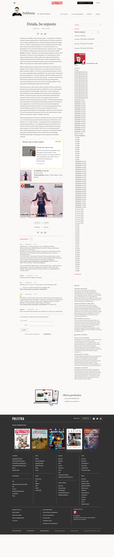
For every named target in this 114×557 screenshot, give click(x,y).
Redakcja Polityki (16, 509)
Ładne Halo (63, 530)
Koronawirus (15, 475)
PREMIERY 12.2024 (79, 132)
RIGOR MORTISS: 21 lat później (81, 354)
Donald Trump (39, 463)
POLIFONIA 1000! (79, 100)
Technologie (61, 490)
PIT (36, 481)
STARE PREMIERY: (79, 136)
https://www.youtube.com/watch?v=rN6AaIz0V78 (33, 289)
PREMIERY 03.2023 (80, 171)
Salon (13, 468)
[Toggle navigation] (14, 3)
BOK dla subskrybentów (18, 518)
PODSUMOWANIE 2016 (81, 82)
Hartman (83, 461)
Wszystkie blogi (85, 470)
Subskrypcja (86, 418)
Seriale (60, 465)
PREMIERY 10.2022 (80, 197)
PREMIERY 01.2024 (79, 102)
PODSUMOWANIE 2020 (81, 90)
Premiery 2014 (79, 217)
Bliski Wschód (39, 465)
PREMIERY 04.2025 (80, 116)
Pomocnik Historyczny (18, 461)
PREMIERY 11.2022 (80, 201)
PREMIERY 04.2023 (80, 175)
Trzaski (77, 285)
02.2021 (77, 227)
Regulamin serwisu (47, 509)
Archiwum (84, 495)
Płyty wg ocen (64, 14)
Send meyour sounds (88, 280)
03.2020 (77, 253)
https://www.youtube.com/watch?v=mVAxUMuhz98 (34, 261)
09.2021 (77, 241)
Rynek (36, 475)
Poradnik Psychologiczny (19, 463)
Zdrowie (60, 486)
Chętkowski (84, 468)
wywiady (98, 14)
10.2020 (77, 267)
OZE (36, 486)
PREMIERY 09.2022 (80, 193)
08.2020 (77, 263)
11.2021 (77, 245)
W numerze (15, 455)
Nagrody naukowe (63, 495)
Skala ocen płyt (78, 133)
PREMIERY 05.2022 (80, 177)
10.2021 (77, 243)
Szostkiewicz (85, 463)
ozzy (21, 244)
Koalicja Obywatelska (18, 491)
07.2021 (77, 237)
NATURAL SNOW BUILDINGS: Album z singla (84, 303)
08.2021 (77, 239)
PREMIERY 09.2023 (80, 195)
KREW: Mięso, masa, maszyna (81, 367)
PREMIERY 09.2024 (80, 126)
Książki (60, 459)
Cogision (59, 530)
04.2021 (77, 231)
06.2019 (77, 147)
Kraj (13, 481)
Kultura (60, 455)
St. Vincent (45, 222)
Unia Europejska (39, 461)
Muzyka (60, 461)
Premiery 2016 (79, 221)
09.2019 (77, 153)
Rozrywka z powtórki (87, 39)
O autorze (77, 68)
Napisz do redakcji (16, 515)
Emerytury (38, 479)
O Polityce (14, 520)
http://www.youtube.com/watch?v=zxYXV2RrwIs (33, 304)
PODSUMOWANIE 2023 (81, 96)
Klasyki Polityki (85, 486)
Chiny (36, 470)
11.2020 (77, 269)
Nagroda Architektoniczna (65, 477)
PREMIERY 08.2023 (80, 191)
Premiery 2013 (79, 215)
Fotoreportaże (85, 493)
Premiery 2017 (79, 223)
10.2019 (77, 155)
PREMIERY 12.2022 (80, 205)
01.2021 (77, 225)
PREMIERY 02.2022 (80, 165)
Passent (83, 459)
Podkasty (83, 490)
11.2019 (77, 157)
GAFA (36, 488)
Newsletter (76, 418)
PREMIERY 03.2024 (80, 110)
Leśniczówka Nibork (44, 530)
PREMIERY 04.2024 (80, 114)
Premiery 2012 (79, 213)
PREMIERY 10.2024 (79, 128)
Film (59, 463)
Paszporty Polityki (63, 475)
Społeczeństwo (85, 483)
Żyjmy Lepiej (15, 470)
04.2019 (77, 143)
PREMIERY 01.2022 (80, 161)
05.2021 (77, 233)
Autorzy (83, 497)
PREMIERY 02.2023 (80, 167)
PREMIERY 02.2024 (80, 106)
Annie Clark (37, 222)
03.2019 (77, 141)
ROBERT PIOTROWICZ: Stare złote (82, 318)
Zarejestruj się (47, 334)
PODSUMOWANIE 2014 (81, 78)
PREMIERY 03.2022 (80, 169)
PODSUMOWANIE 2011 (80, 72)
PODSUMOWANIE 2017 (80, 84)
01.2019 (77, 137)
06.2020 (77, 259)
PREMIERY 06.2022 (80, 181)
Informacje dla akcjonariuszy (50, 523)
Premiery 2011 (79, 211)
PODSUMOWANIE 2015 (81, 80)
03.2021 (77, 229)
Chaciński (84, 465)
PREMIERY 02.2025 (79, 108)
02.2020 (77, 251)
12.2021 (77, 247)
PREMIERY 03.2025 (79, 112)
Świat (36, 455)
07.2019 (77, 149)
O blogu (76, 70)
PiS (13, 487)
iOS (74, 515)
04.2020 (77, 255)
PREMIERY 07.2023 (80, 187)
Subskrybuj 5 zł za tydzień (71, 401)
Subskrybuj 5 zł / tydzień (85, 2)
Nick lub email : (24, 320)
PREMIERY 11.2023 (80, 203)
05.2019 (77, 145)
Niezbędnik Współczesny (19, 465)
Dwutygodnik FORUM (16, 530)
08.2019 (77, 151)
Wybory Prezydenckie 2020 (19, 484)
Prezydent (15, 493)
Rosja (36, 468)
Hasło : (26, 325)
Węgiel (37, 483)
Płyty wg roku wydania (77, 14)
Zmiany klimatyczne (63, 493)
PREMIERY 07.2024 (79, 122)
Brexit (37, 459)
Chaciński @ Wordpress (81, 334)
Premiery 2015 (79, 219)
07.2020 (77, 261)
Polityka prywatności (48, 515)
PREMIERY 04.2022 (80, 173)
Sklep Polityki (85, 504)
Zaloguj (98, 2)
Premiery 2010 (79, 209)
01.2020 (77, 249)
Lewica (14, 489)
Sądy (13, 496)
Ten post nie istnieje (86, 43)
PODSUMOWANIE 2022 (81, 94)
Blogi (82, 455)
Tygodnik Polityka (17, 459)
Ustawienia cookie (47, 520)
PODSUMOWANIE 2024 (81, 98)
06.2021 (77, 235)
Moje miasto (84, 488)
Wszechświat (62, 488)
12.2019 (77, 159)
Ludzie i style (85, 481)
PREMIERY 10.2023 (80, 199)
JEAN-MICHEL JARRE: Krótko (80, 288)
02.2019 (77, 139)
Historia (83, 479)
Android (78, 515)
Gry (59, 472)
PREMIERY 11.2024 (79, 130)
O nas (82, 502)
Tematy (83, 499)
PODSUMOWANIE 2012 (81, 74)
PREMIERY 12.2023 (80, 207)
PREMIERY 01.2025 (79, 104)
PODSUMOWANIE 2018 (81, 86)
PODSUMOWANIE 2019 (81, 88)
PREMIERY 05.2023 (80, 179)
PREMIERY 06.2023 (80, 183)
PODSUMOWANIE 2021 (81, 92)
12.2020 (77, 271)
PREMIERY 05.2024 (80, 118)
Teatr (59, 470)
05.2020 (77, 257)
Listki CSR (38, 490)
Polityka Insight (30, 530)
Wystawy (60, 468)
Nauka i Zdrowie (62, 482)
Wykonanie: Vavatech (74, 530)
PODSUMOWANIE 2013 (81, 76)
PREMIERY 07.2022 (80, 185)
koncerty (89, 14)
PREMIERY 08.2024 (80, 124)
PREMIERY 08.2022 (80, 189)
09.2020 (77, 265)
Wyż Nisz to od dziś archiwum (81, 337)
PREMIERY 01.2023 (80, 163)
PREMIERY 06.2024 (80, 120)
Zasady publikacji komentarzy (50, 512)
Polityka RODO (46, 518)
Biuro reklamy (15, 512)
